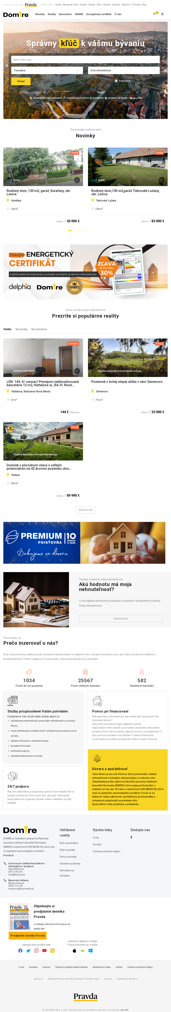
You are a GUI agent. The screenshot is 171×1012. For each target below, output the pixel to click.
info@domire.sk (16, 874)
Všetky (7, 329)
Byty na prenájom (69, 843)
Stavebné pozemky (70, 863)
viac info (124, 1010)
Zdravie (91, 4)
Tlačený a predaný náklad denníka (71, 967)
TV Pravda (136, 4)
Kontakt (97, 844)
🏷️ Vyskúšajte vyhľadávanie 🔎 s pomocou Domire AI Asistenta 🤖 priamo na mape (78, 97)
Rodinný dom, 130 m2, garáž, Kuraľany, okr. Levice (39, 192)
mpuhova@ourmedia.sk (21, 888)
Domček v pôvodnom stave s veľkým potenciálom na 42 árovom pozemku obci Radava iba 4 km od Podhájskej (38, 466)
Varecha (107, 4)
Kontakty (33, 967)
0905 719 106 (15, 885)
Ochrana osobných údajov (106, 851)
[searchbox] (86, 59)
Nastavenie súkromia (127, 979)
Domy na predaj (68, 856)
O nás (118, 14)
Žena (99, 4)
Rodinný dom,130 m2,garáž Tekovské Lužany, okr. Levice (125, 192)
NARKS (79, 14)
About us (38, 979)
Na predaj (21, 329)
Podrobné (124, 80)
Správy (58, 4)
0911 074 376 (15, 871)
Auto (76, 4)
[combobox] (85, 59)
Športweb (68, 4)
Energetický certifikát (98, 14)
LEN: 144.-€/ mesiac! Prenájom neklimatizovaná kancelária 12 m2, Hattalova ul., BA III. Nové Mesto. (43, 383)
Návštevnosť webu (102, 967)
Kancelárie (65, 14)
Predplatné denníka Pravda (28, 935)
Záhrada (116, 4)
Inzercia (46, 967)
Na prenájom (39, 329)
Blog (144, 4)
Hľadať (21, 81)
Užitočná (125, 4)
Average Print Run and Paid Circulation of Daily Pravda (73, 979)
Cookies (108, 979)
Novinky (40, 14)
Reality (52, 14)
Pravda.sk (146, 792)
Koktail (83, 4)
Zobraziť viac (85, 509)
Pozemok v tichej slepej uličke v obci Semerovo (127, 382)
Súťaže (119, 967)
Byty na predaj (67, 850)
